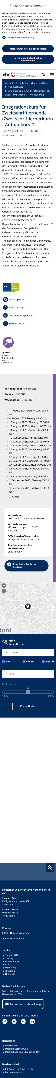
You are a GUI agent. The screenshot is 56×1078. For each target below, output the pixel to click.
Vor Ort (10, 661)
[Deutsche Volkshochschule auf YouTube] (23, 1021)
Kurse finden (28, 706)
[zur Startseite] (18, 74)
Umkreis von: (9, 684)
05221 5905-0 (15, 551)
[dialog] (28, 35)
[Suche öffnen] (43, 74)
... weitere (14, 497)
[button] (28, 608)
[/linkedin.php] (33, 1021)
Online (30, 661)
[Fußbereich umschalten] (50, 867)
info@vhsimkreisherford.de (23, 539)
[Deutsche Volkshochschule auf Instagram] (14, 1021)
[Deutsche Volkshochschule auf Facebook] (5, 1021)
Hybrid (50, 661)
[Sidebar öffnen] (52, 74)
